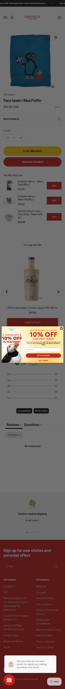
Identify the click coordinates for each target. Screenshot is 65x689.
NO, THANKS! (43, 360)
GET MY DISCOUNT (43, 355)
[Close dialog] (61, 328)
